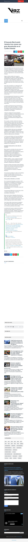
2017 (9, 441)
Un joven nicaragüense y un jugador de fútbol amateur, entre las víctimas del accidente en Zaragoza (13, 416)
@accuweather (9, 226)
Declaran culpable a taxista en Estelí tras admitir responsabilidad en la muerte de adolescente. (13, 365)
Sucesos (14, 458)
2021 (21, 441)
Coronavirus (7, 445)
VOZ (11, 536)
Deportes (13, 445)
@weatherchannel (9, 225)
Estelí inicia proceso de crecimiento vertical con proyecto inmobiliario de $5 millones (13, 469)
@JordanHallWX (14, 227)
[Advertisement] (14, 31)
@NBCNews (8, 227)
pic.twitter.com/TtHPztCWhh (15, 245)
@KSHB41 (18, 226)
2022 (5, 443)
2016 (5, 441)
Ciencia (21, 443)
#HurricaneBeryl (10, 236)
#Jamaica (13, 237)
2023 (9, 443)
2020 (18, 441)
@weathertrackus (19, 224)
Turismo (19, 458)
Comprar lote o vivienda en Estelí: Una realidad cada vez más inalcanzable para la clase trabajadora (13, 390)
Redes (11, 458)
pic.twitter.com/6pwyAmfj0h (11, 217)
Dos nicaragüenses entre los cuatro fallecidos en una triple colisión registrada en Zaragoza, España (13, 354)
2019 (15, 441)
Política (6, 458)
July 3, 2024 (8, 219)
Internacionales (7, 252)
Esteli (14, 447)
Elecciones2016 (19, 445)
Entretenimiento (8, 447)
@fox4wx (14, 226)
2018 (12, 441)
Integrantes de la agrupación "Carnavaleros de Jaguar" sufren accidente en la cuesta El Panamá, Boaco (14, 403)
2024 (12, 443)
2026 (18, 443)
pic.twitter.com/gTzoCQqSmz (11, 230)
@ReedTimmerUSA (10, 229)
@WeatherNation (16, 225)
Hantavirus (19, 447)
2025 (15, 443)
